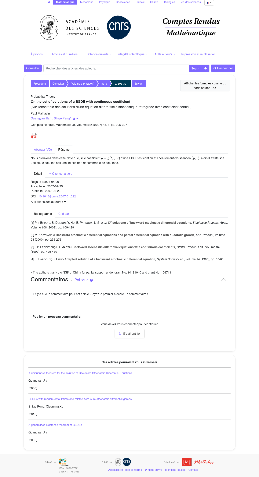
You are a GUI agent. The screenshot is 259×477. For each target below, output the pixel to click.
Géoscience (123, 2)
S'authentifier (131, 333)
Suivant (138, 83)
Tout (194, 68)
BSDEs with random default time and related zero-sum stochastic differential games (80, 399)
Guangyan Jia (40, 118)
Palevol (140, 2)
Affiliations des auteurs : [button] (47, 202)
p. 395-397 (121, 83)
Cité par (63, 213)
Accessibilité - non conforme (125, 470)
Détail (38, 173)
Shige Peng (62, 118)
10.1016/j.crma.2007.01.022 (57, 196)
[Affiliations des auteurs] (75, 119)
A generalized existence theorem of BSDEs (55, 425)
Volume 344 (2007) (82, 83)
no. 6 (104, 83)
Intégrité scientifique (131, 54)
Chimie (154, 2)
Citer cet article (61, 173)
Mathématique (65, 2)
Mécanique (86, 2)
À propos (37, 54)
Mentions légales (175, 470)
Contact (193, 470)
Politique (82, 279)
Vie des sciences (191, 2)
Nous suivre (154, 470)
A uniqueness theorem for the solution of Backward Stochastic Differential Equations (80, 373)
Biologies (169, 2)
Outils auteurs (163, 54)
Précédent (40, 83)
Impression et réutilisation (198, 54)
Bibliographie (43, 213)
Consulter (32, 68)
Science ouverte (98, 54)
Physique (104, 2)
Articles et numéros (65, 54)
